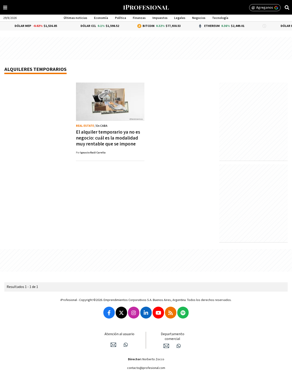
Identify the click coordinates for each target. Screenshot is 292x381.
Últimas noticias (75, 18)
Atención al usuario (119, 334)
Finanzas (139, 18)
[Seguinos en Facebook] (109, 313)
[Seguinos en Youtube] (158, 313)
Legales (179, 18)
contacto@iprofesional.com (146, 368)
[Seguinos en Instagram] (133, 313)
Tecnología (220, 18)
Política (120, 18)
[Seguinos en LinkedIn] (146, 313)
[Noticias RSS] (170, 313)
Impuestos (159, 18)
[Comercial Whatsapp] (178, 346)
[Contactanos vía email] (113, 344)
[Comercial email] (166, 346)
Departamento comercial (172, 336)
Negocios (198, 18)
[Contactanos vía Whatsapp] (125, 344)
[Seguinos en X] (121, 313)
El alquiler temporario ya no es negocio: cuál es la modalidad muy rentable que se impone (108, 138)
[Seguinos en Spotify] (183, 313)
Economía (101, 18)
